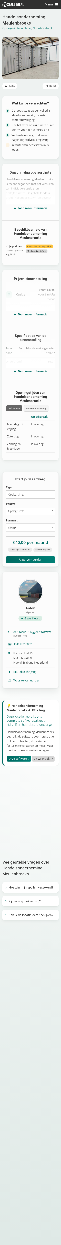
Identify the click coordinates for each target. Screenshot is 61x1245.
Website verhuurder (26, 680)
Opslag (20, 294)
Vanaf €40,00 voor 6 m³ (46, 294)
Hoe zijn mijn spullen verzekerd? (31, 887)
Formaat (12, 520)
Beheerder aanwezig (36, 408)
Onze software (17, 759)
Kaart (52, 86)
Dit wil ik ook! (42, 759)
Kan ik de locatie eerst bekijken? (31, 915)
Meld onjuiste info (35, 251)
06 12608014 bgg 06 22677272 (32, 634)
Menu (49, 4)
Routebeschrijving (24, 672)
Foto (11, 86)
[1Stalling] (13, 4)
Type (9, 487)
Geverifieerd (32, 618)
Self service (14, 408)
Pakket (10, 504)
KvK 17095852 (22, 644)
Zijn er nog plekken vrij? (25, 901)
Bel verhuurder (32, 559)
